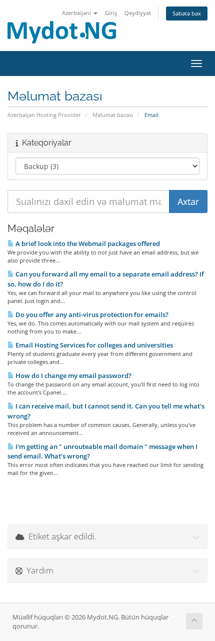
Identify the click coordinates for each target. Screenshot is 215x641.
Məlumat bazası (112, 114)
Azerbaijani (77, 12)
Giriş (111, 12)
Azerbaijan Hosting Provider (44, 114)
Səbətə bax (186, 13)
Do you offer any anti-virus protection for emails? (91, 314)
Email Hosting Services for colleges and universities (93, 345)
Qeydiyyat (137, 12)
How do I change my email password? (73, 375)
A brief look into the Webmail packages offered (87, 243)
